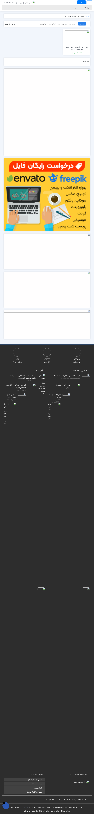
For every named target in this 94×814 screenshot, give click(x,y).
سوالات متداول (65, 811)
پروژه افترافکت (36, 784)
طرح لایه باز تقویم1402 (61, 385)
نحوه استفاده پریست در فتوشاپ (5, 414)
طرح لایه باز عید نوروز (55, 395)
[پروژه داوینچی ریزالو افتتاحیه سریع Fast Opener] (85, 679)
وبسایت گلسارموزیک (34, 792)
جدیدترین (82, 24)
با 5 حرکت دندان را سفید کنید (5, 405)
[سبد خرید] (5, 805)
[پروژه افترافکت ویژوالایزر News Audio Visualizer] (76, 37)
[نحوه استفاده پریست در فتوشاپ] (40, 679)
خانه (87, 16)
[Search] (4, 7)
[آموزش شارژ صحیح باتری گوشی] (21, 485)
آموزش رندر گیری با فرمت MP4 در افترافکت (16, 386)
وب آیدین (25, 807)
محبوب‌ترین (73, 24)
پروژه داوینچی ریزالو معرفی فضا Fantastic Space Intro (49, 405)
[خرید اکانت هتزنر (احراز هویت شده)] (85, 466)
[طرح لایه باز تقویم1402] (75, 476)
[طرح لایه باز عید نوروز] (65, 485)
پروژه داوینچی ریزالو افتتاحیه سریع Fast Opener (49, 414)
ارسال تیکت (36, 811)
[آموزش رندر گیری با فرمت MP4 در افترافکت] (30, 476)
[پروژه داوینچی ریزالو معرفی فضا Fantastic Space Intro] (56, 495)
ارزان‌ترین (52, 24)
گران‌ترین (43, 24)
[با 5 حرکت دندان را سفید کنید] (11, 495)
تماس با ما (27, 811)
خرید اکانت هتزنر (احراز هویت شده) (67, 375)
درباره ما (44, 811)
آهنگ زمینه (38, 788)
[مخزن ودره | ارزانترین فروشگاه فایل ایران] (18, 2)
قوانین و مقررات (53, 811)
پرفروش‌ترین (62, 24)
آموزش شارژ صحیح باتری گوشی (11, 395)
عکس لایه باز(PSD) (35, 780)
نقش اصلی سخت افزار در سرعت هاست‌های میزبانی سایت (22, 376)
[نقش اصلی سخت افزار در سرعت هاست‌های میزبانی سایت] (40, 384)
